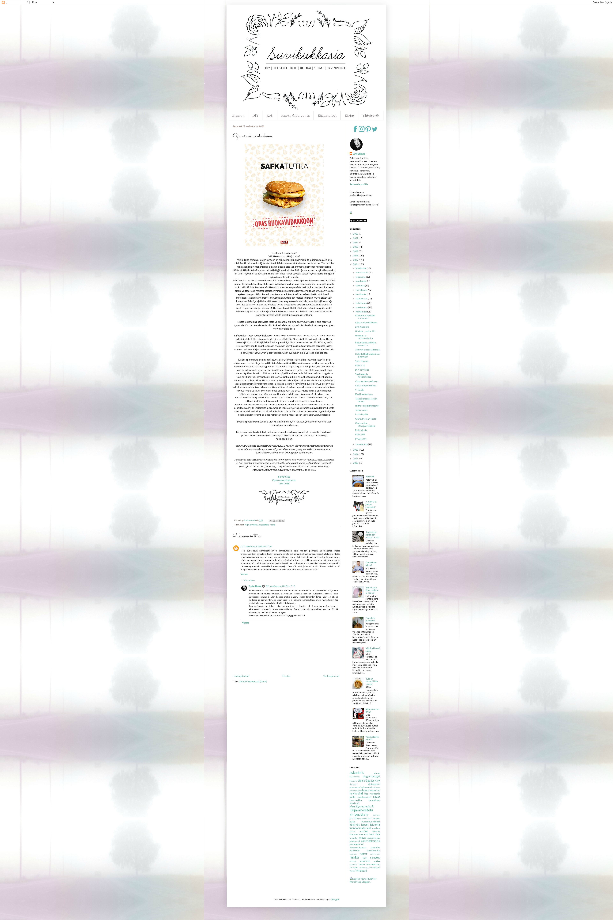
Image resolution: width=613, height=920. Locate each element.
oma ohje (374, 834)
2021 (356, 242)
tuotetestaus (373, 864)
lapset (365, 824)
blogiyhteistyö (371, 776)
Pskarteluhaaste (358, 847)
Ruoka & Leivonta (295, 115)
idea (366, 793)
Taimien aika (361, 410)
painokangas (373, 837)
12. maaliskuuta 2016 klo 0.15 (280, 586)
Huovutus (375, 790)
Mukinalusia (361, 430)
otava (362, 837)
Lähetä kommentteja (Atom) (253, 681)
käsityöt (355, 824)
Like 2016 (284, 483)
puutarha (375, 847)
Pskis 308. (360, 434)
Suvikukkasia (255, 586)
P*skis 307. (360, 438)
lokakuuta (361, 276)
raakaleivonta (373, 850)
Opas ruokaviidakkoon (284, 480)
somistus (365, 861)
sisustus (375, 857)
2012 (356, 462)
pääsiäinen (355, 850)
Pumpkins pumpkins (370, 619)
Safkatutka (284, 476)
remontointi (375, 854)
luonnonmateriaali (360, 828)
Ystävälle (359, 389)
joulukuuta (361, 268)
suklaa (377, 861)
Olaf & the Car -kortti (365, 418)
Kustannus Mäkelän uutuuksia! (365, 316)
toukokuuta (362, 298)
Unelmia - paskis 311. (365, 331)
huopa (366, 790)
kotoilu (376, 818)
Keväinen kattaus (364, 394)
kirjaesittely (264, 525)
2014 (356, 454)
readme (363, 853)
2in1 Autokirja (362, 326)
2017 (356, 260)
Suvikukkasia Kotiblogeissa (363, 375)
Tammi (361, 864)
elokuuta (360, 285)
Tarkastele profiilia (359, 184)
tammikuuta (362, 444)
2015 (356, 449)
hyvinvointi (356, 793)
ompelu (353, 837)
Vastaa (244, 574)
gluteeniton (374, 784)
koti (370, 818)
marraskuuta (362, 272)
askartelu (357, 772)
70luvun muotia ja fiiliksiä (367, 349)
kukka (352, 821)
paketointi (355, 841)
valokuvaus (363, 868)
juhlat (376, 796)
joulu (352, 796)
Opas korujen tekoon (365, 385)
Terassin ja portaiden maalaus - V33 (372, 535)
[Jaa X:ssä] (276, 520)
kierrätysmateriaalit (362, 806)
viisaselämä (374, 867)
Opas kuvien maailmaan (366, 381)
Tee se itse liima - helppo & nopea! (372, 590)
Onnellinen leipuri (371, 563)
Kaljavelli (370, 476)
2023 (356, 233)
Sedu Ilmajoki (361, 361)
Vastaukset (250, 580)
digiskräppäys (366, 780)
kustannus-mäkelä (371, 821)
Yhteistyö (361, 870)
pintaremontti (356, 844)
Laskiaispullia (361, 414)
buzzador (353, 781)
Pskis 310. (360, 365)
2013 (356, 458)
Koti (269, 115)
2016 (356, 264)
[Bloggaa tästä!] (273, 520)
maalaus (376, 828)
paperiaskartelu (370, 841)
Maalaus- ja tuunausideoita (364, 337)
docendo (353, 784)
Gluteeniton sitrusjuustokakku (365, 424)
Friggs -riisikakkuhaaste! (367, 405)
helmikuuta (361, 311)
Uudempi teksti (241, 676)
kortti (353, 818)
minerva (376, 831)
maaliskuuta (362, 307)
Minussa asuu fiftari (372, 710)
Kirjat (349, 115)
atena (377, 773)
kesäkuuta (361, 294)
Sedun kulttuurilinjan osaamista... (365, 344)
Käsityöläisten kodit (372, 738)
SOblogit (353, 861)
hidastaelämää (356, 791)
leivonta (375, 824)
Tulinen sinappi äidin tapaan (372, 681)
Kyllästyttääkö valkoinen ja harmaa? (367, 355)
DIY (255, 115)
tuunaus (354, 867)
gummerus (355, 787)
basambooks (355, 777)
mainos (353, 831)
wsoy (352, 870)
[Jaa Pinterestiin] (282, 520)
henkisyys (375, 787)
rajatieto (353, 854)
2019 (356, 251)
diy (377, 780)
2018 (356, 255)
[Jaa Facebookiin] (279, 520)
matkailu (364, 831)
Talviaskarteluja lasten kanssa (366, 400)
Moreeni (354, 834)
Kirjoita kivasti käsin (373, 649)
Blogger (335, 899)
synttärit (353, 864)
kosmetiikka (362, 818)
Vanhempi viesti (331, 676)
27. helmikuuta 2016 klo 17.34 (257, 546)
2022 (356, 238)
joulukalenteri (364, 797)
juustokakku (356, 800)
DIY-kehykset (362, 369)
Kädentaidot (327, 115)
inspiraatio (375, 793)
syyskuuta (361, 281)
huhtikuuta (361, 303)
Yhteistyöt (370, 115)
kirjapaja (376, 815)
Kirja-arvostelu (251, 525)
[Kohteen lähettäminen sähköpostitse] (270, 520)
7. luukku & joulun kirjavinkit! (371, 504)
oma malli (363, 834)
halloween (366, 787)
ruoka (272, 525)
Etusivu (238, 115)
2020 (356, 246)
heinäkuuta (361, 290)
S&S (365, 857)
